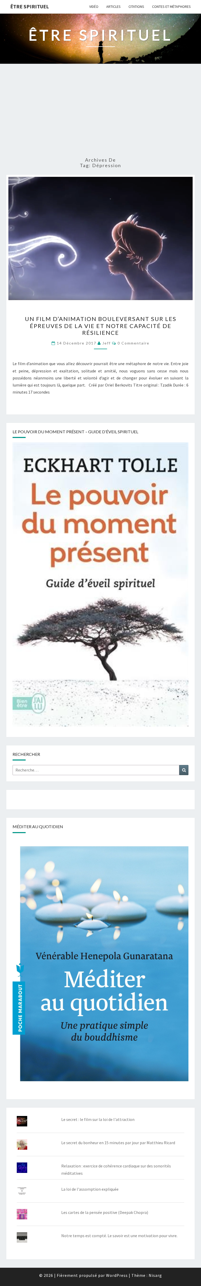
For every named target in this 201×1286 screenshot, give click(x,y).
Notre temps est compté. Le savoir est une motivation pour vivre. (119, 1235)
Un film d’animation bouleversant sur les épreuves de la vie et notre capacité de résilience (100, 325)
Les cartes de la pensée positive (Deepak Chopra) (104, 1212)
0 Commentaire (133, 343)
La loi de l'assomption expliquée (90, 1189)
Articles (113, 6)
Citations (136, 6)
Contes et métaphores (171, 6)
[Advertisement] (100, 112)
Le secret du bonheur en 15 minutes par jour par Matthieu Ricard (118, 1142)
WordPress (117, 1275)
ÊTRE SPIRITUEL (29, 6)
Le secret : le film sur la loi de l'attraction (98, 1119)
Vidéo (93, 6)
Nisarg (155, 1275)
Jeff (106, 343)
